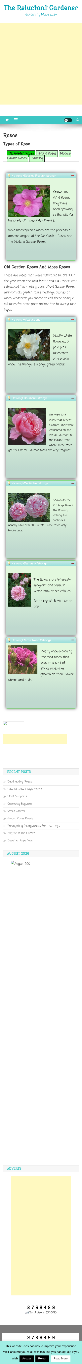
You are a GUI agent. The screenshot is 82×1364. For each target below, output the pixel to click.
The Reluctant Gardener (41, 8)
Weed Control (16, 811)
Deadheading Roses (20, 782)
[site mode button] (68, 120)
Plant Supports (17, 796)
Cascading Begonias (20, 804)
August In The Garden (21, 833)
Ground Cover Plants (20, 818)
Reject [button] (42, 1358)
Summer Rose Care (20, 841)
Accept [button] (26, 1358)
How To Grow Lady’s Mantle (25, 789)
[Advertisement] (41, 64)
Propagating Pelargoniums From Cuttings (34, 826)
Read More (61, 1358)
